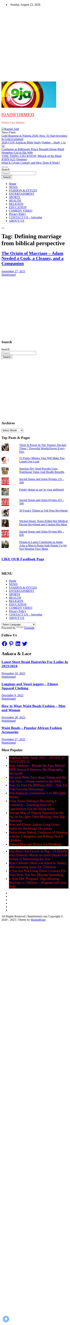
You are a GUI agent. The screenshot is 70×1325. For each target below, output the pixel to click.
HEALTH (15, 200)
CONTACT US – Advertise (25, 217)
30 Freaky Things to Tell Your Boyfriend (43, 510)
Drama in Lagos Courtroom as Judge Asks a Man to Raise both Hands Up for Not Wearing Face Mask (43, 545)
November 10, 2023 (13, 673)
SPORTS (14, 197)
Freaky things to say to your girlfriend (41, 489)
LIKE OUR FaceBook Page (22, 559)
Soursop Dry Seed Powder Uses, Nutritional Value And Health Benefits (41, 470)
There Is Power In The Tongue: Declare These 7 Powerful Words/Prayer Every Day (42, 448)
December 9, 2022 (12, 695)
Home (12, 183)
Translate (29, 627)
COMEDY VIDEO (20, 210)
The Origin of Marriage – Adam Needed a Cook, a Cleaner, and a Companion (32, 258)
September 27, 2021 (13, 271)
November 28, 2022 (13, 717)
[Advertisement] (35, 44)
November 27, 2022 (13, 739)
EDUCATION (18, 207)
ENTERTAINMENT (21, 193)
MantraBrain (38, 919)
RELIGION (16, 204)
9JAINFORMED (17, 114)
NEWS (13, 187)
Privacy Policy (17, 214)
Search (5, 169)
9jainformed (8, 274)
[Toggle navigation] (2, 167)
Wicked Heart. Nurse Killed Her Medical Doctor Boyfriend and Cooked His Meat (43, 522)
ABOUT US (16, 220)
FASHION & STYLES (23, 190)
